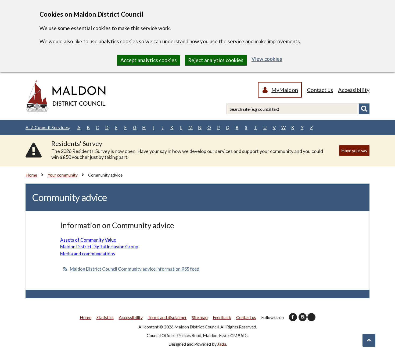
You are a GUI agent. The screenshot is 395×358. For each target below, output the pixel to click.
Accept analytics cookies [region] (148, 60)
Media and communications (87, 253)
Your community (63, 174)
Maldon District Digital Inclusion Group (99, 246)
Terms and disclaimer (167, 317)
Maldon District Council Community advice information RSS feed (134, 269)
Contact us (320, 90)
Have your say (354, 150)
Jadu (221, 343)
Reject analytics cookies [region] (215, 60)
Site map (200, 317)
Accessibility (353, 90)
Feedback (222, 317)
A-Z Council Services (48, 127)
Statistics (105, 317)
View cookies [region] (267, 58)
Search (364, 108)
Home (31, 174)
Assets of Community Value (88, 240)
